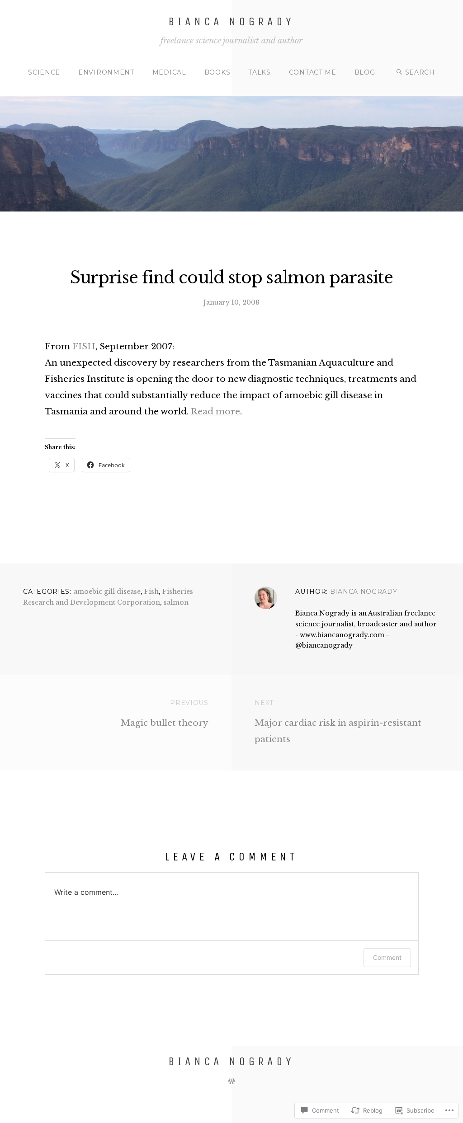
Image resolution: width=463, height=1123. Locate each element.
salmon (176, 602)
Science (44, 72)
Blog (364, 72)
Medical (169, 72)
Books (217, 72)
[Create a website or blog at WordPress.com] (231, 1081)
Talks (259, 72)
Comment (387, 957)
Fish (151, 591)
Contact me (312, 72)
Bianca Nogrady (231, 21)
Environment (106, 72)
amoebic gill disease (107, 591)
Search (420, 72)
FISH (83, 346)
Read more (215, 411)
